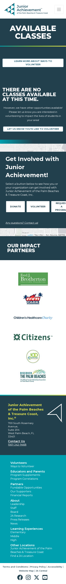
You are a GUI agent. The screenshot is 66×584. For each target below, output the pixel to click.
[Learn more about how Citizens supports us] (33, 339)
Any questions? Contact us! (22, 222)
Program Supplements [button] (25, 474)
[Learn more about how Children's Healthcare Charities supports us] (33, 319)
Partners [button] (16, 484)
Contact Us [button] (16, 441)
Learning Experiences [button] (26, 528)
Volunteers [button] (18, 462)
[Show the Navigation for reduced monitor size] (58, 9)
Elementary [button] (18, 532)
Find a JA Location (21, 555)
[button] (20, 577)
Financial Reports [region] (21, 495)
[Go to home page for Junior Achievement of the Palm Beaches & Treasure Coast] (26, 9)
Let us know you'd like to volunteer (33, 129)
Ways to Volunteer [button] (22, 466)
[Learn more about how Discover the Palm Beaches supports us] (33, 378)
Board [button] (14, 511)
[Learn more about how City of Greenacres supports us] (33, 358)
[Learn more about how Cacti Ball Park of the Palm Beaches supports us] (33, 300)
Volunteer (38, 206)
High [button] (13, 540)
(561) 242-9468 (17, 444)
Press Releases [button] (19, 519)
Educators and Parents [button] (27, 471)
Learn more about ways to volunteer (33, 63)
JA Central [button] (41, 570)
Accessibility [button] (55, 566)
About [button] (15, 500)
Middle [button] (14, 536)
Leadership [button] (17, 504)
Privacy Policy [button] (38, 566)
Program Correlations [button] (24, 478)
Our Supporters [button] (20, 491)
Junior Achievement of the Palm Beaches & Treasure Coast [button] (31, 550)
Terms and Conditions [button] (15, 566)
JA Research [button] (18, 515)
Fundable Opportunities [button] (26, 487)
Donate (15, 206)
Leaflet (30, 235)
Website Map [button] (26, 570)
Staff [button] (13, 507)
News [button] (13, 523)
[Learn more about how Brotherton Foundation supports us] (33, 281)
